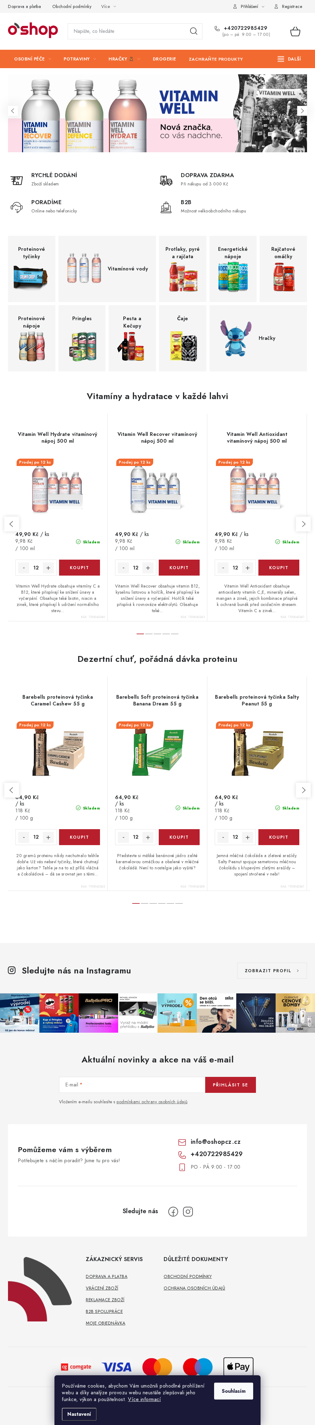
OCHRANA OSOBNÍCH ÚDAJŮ (194, 1288)
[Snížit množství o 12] (23, 567)
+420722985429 (244, 28)
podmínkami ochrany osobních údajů (152, 1102)
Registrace (292, 6)
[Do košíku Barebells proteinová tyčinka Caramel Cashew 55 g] (79, 837)
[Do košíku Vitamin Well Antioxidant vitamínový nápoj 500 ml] (279, 568)
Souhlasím (233, 1391)
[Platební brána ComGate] (76, 1366)
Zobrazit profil (268, 971)
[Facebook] (173, 1212)
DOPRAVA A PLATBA (106, 1276)
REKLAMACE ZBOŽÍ (105, 1300)
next (303, 524)
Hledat (193, 31)
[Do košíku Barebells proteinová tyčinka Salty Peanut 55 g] (279, 837)
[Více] (289, 59)
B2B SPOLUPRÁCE (104, 1311)
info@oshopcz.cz (216, 1141)
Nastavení (79, 1414)
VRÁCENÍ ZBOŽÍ (102, 1288)
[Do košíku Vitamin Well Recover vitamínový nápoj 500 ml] (179, 568)
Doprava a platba (24, 6)
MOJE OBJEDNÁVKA (106, 1323)
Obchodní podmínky (72, 6)
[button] (13, 111)
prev (11, 524)
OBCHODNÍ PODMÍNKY (188, 1276)
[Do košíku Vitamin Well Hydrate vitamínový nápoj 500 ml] (79, 568)
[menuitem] (32, 59)
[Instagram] (188, 1212)
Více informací (144, 1399)
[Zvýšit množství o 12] (48, 567)
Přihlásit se (230, 1085)
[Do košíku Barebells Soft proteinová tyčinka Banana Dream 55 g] (179, 837)
